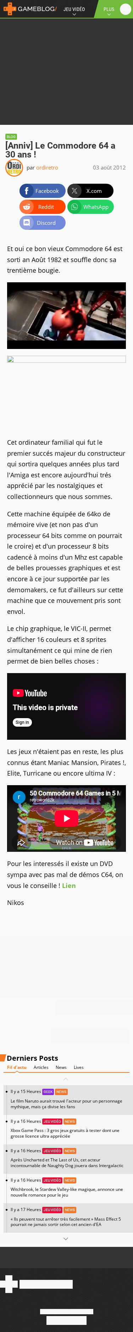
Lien (69, 885)
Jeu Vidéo (74, 9)
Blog (11, 137)
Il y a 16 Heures (65, 1128)
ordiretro (47, 167)
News (61, 1067)
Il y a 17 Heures (66, 1216)
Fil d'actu (17, 1067)
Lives (79, 1067)
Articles (41, 1067)
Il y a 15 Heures (66, 1098)
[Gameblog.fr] (28, 9)
